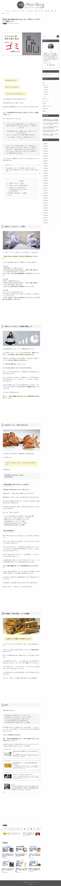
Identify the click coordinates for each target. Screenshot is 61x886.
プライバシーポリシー (33, 882)
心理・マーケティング (48, 106)
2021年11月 (46, 207)
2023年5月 (46, 163)
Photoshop (46, 91)
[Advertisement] (28, 27)
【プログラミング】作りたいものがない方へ (23, 774)
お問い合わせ (26, 882)
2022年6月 (46, 190)
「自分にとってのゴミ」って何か (16, 183)
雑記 (45, 111)
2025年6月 (46, 146)
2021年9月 (46, 212)
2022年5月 (46, 193)
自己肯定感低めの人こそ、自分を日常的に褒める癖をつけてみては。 (25, 763)
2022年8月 (46, 185)
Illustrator (46, 89)
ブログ (45, 103)
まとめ (9, 195)
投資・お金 (46, 108)
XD (44, 96)
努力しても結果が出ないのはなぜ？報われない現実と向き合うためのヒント (51, 131)
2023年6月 (46, 160)
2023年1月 (46, 173)
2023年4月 (46, 165)
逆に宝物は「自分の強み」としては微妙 (17, 193)
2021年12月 (46, 205)
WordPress (46, 94)
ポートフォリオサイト (47, 61)
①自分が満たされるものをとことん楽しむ (19, 189)
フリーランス (46, 101)
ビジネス (5, 23)
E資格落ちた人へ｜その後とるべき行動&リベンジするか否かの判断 (50, 135)
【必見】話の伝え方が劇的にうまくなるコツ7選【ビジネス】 (25, 752)
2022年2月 (46, 200)
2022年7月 (46, 188)
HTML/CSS (46, 87)
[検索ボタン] (55, 11)
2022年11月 (46, 178)
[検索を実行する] (58, 36)
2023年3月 (46, 168)
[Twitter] (4, 792)
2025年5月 (46, 148)
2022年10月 (46, 180)
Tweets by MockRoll (46, 74)
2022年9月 (46, 183)
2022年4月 (46, 195)
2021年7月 (46, 217)
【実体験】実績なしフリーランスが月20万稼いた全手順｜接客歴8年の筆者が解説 (50, 120)
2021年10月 (46, 210)
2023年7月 (46, 158)
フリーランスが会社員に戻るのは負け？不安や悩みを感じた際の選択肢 (51, 127)
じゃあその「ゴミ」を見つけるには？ (17, 187)
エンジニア (46, 85)
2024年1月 (46, 151)
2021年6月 (46, 220)
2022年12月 (46, 175)
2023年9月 (46, 153)
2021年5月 (46, 222)
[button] (5, 829)
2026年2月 (46, 143)
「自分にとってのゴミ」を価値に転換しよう (18, 185)
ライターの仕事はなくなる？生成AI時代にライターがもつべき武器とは (51, 124)
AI (44, 82)
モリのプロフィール (47, 63)
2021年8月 (46, 215)
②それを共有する (14, 190)
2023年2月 (46, 170)
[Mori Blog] (30, 5)
